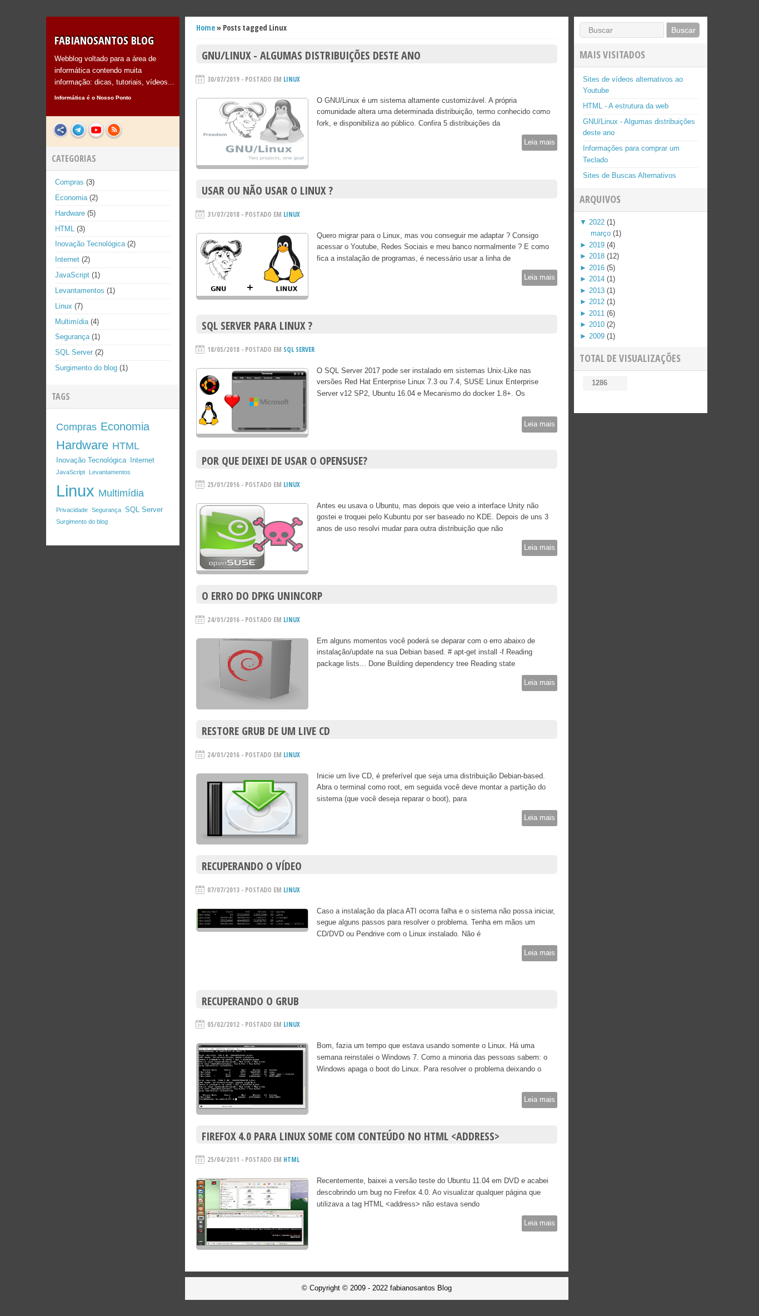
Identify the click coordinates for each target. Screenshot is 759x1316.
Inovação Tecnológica (90, 244)
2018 (597, 256)
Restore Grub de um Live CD (266, 730)
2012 (597, 301)
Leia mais (539, 142)
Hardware (70, 213)
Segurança (72, 336)
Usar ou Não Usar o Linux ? (267, 190)
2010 (597, 324)
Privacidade (72, 509)
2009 (597, 336)
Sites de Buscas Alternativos (629, 175)
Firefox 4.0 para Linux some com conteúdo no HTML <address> (351, 1136)
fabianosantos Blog (104, 40)
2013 (597, 290)
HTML (64, 229)
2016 (597, 268)
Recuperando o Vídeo (252, 865)
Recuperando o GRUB (250, 1001)
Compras (69, 182)
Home (205, 27)
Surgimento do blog (86, 368)
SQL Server (74, 352)
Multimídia (71, 321)
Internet (67, 259)
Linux (63, 306)
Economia (71, 197)
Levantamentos (79, 290)
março (601, 233)
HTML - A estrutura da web (625, 106)
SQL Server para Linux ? (257, 325)
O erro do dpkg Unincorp (262, 595)
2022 (597, 222)
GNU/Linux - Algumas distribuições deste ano (311, 55)
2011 (597, 313)
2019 (597, 245)
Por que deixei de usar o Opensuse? (284, 460)
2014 (597, 279)
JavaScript (72, 275)
